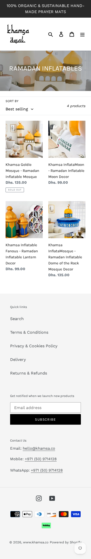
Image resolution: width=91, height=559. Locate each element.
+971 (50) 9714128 (41, 459)
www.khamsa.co (36, 542)
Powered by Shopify (66, 542)
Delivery (18, 359)
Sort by (12, 101)
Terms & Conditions (29, 332)
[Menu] (82, 34)
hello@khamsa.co (39, 448)
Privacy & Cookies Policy (33, 346)
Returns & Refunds (28, 373)
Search (17, 318)
